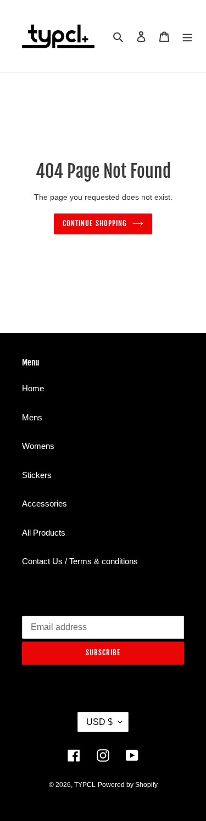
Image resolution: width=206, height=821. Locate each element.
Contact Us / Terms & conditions (80, 561)
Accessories (44, 503)
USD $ (99, 722)
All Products (43, 532)
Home (33, 388)
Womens (38, 446)
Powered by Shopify (128, 785)
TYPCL (85, 785)
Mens (32, 417)
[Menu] (187, 36)
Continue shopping (95, 223)
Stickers (37, 475)
